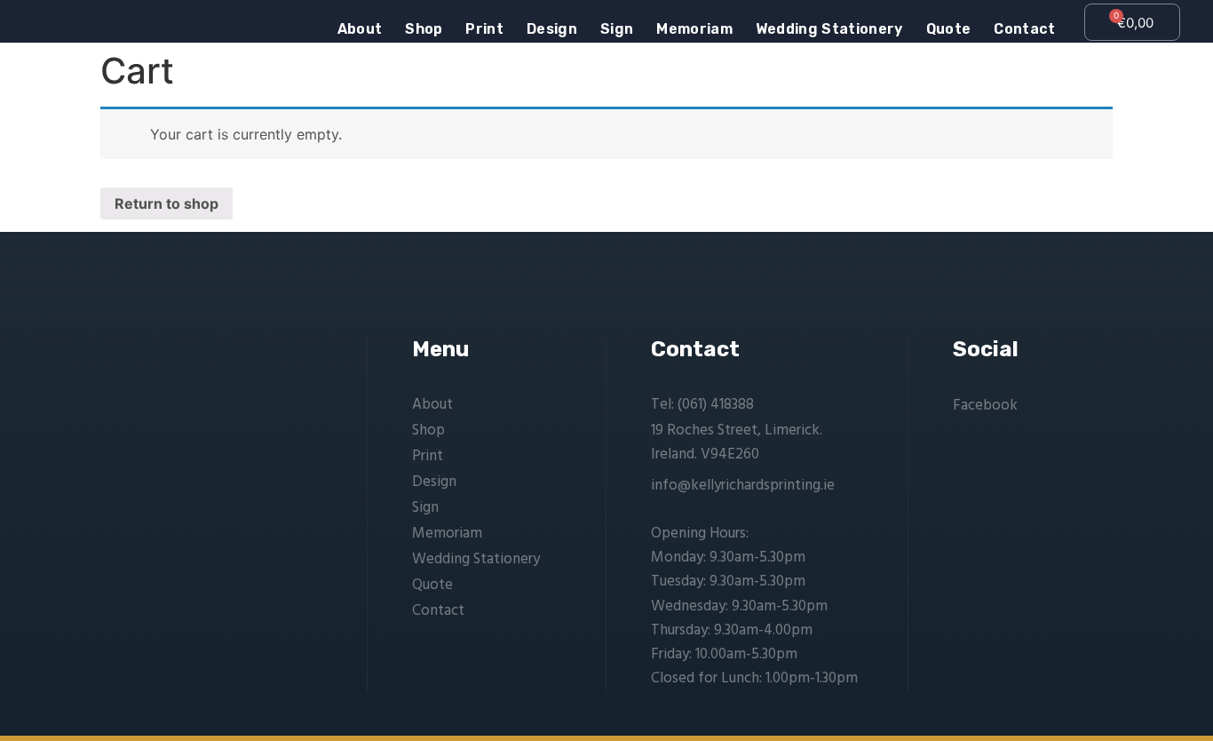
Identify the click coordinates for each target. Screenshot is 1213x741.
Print (484, 29)
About (360, 29)
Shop (423, 29)
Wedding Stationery (829, 29)
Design (552, 29)
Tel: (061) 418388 (702, 405)
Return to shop (166, 203)
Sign (616, 29)
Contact (1024, 29)
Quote (948, 29)
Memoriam (694, 29)
